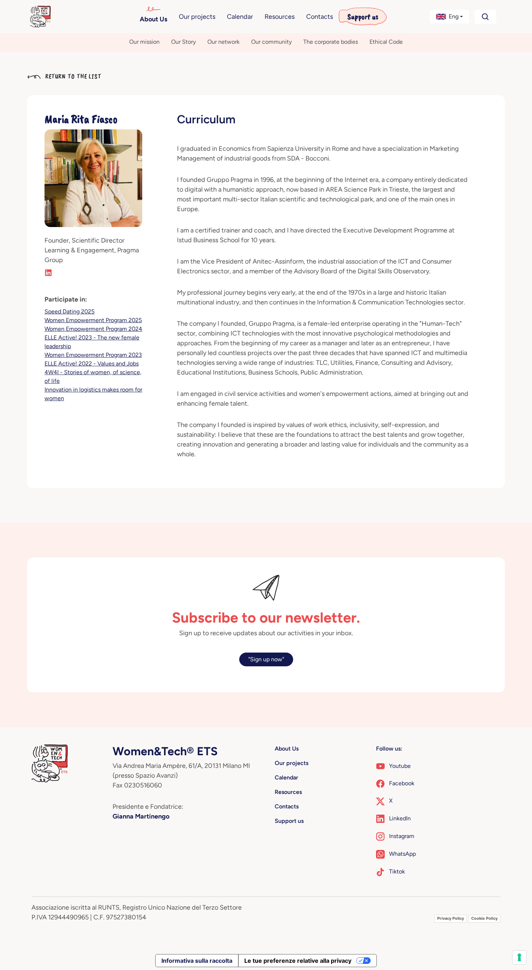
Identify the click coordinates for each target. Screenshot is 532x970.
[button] (449, 16)
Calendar (240, 17)
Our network (223, 41)
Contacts (319, 17)
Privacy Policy (450, 918)
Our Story (183, 41)
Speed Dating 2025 (69, 311)
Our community (271, 41)
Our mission (144, 41)
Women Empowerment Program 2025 (93, 320)
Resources (280, 17)
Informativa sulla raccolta (196, 960)
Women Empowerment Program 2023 (93, 354)
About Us (153, 19)
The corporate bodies (330, 41)
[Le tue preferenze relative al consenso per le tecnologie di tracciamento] (519, 957)
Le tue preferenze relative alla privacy (297, 960)
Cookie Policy (484, 918)
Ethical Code (386, 41)
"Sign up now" (266, 659)
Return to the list (72, 76)
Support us (362, 17)
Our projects (197, 17)
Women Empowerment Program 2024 (93, 328)
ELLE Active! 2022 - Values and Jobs (92, 363)
